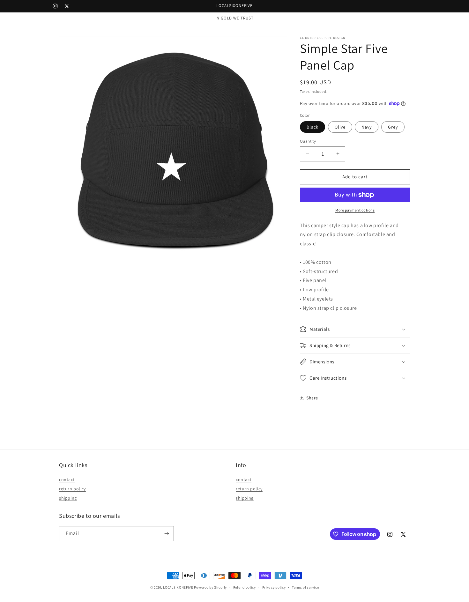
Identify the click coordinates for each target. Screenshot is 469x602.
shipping (68, 498)
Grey (393, 127)
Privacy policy (274, 587)
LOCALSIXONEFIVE (178, 587)
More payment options (355, 210)
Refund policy (244, 587)
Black (312, 127)
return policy (72, 489)
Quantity (308, 141)
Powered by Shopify (210, 587)
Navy (366, 127)
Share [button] (312, 398)
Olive (340, 127)
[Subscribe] (167, 533)
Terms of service (305, 587)
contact (67, 479)
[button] (355, 329)
